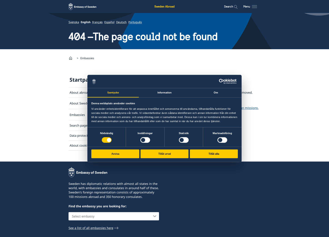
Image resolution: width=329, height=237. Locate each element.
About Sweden (80, 103)
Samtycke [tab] (113, 92)
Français (97, 22)
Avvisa (115, 153)
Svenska (74, 22)
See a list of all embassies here (91, 228)
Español (109, 22)
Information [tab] (164, 92)
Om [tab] (216, 92)
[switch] (145, 140)
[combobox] (114, 216)
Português (135, 22)
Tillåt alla (214, 153)
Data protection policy (86, 135)
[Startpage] (72, 58)
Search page (78, 125)
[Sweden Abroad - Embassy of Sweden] (86, 6)
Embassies (77, 115)
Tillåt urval (164, 153)
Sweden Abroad (164, 6)
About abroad (80, 92)
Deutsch (121, 22)
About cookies (80, 145)
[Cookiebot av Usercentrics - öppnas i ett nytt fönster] (223, 81)
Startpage (82, 79)
